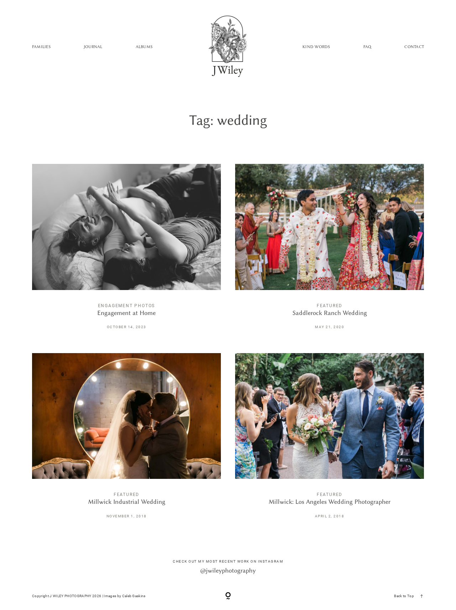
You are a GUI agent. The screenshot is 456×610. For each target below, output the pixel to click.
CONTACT (414, 46)
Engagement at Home (126, 251)
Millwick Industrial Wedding (126, 440)
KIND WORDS (316, 46)
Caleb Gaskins (134, 596)
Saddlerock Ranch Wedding (329, 251)
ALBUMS (144, 46)
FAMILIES (41, 46)
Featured (329, 305)
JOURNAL (93, 46)
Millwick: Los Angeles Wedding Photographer (329, 440)
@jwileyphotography (228, 570)
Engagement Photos (126, 305)
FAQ (367, 46)
